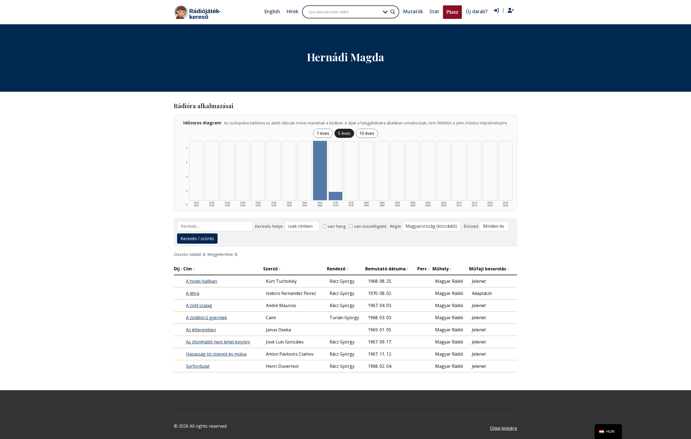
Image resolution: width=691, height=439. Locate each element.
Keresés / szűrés (197, 238)
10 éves (366, 133)
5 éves (344, 133)
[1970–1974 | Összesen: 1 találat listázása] (335, 196)
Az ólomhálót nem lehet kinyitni (218, 342)
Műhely (442, 269)
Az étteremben (201, 330)
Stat (434, 11)
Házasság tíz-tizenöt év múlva (216, 354)
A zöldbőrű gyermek (206, 318)
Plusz (452, 12)
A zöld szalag (199, 305)
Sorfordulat (197, 366)
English (272, 11)
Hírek (292, 11)
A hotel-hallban (201, 281)
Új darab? (476, 11)
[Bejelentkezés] (496, 10)
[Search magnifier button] (393, 12)
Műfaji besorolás (489, 269)
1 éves (323, 133)
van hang (337, 226)
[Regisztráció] (511, 10)
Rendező (337, 269)
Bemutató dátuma (387, 269)
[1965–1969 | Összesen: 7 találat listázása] (320, 170)
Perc (423, 269)
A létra (192, 293)
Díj (178, 269)
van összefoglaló (370, 226)
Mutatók (413, 11)
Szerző (272, 269)
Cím (189, 269)
